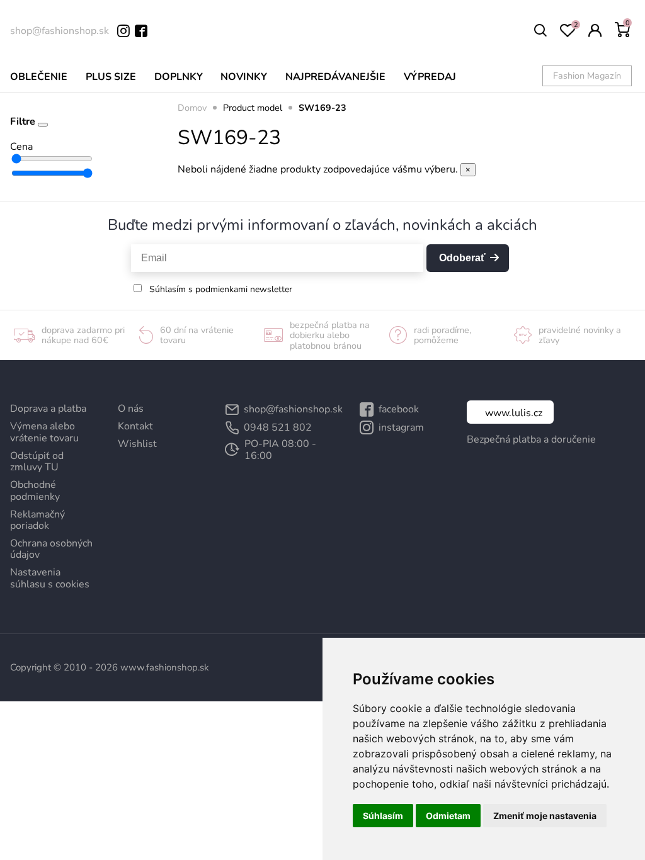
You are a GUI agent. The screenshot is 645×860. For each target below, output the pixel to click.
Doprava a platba (48, 409)
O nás (131, 409)
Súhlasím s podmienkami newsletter (220, 289)
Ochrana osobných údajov (51, 549)
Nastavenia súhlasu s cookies (49, 578)
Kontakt (135, 426)
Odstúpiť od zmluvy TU (37, 461)
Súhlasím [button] (383, 815)
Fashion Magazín (587, 75)
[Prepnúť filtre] (43, 125)
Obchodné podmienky (35, 490)
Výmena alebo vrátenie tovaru (44, 431)
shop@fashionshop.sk (59, 31)
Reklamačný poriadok (37, 520)
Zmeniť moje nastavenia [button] (544, 815)
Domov (192, 107)
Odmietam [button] (448, 815)
